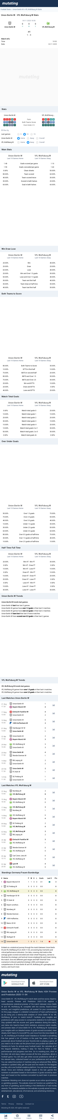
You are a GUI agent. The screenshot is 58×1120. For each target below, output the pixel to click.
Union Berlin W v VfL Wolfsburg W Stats (27, 9)
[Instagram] (16, 1096)
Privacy (11, 1104)
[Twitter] (10, 1096)
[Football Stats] (10, 3)
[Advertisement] (29, 77)
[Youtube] (22, 1096)
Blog (40, 1118)
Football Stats (6, 9)
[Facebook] (4, 1096)
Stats (5, 1118)
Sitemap (19, 1104)
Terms (3, 1104)
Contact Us (29, 1104)
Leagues (29, 1118)
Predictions (17, 1118)
